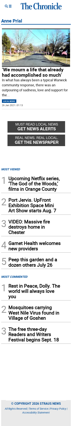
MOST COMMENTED (14, 277)
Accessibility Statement (36, 412)
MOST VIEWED (10, 169)
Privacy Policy (58, 408)
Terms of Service (38, 408)
